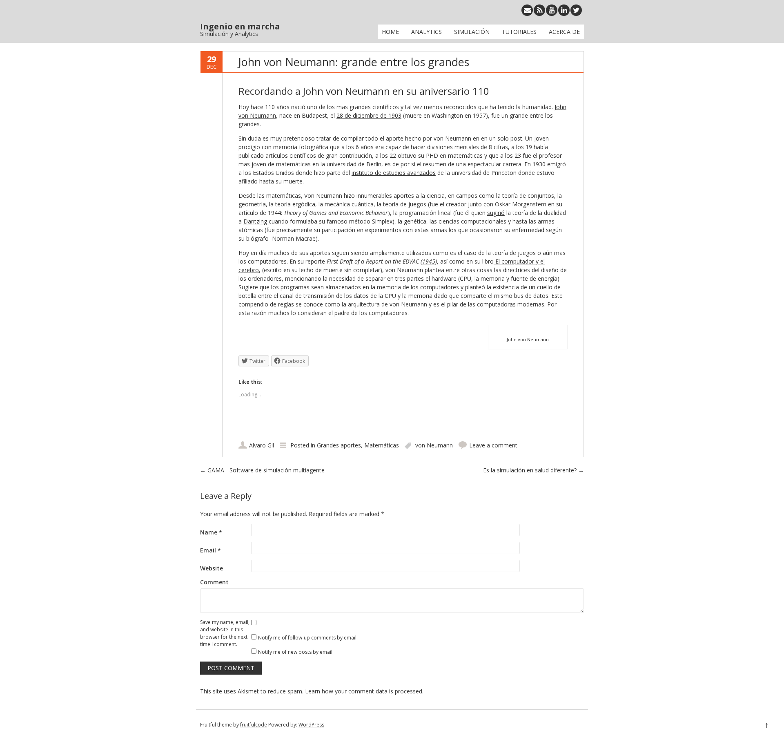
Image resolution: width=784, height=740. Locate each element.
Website (211, 568)
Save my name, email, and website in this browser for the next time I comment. (224, 633)
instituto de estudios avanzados (394, 173)
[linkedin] (564, 10)
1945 (428, 261)
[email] (527, 10)
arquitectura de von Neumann (387, 304)
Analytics (426, 32)
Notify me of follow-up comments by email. (308, 637)
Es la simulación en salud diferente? (533, 470)
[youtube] (552, 10)
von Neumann (434, 445)
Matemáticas (381, 445)
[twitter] (576, 10)
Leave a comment (493, 445)
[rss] (539, 10)
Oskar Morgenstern (520, 204)
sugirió (496, 213)
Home (390, 32)
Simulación (472, 32)
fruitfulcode (253, 724)
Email (210, 550)
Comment (214, 582)
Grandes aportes (339, 445)
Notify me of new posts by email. (296, 651)
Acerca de (564, 32)
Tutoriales (519, 32)
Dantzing (256, 221)
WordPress (311, 724)
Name (211, 532)
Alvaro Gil (261, 445)
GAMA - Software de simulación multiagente (262, 470)
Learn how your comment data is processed (363, 691)
